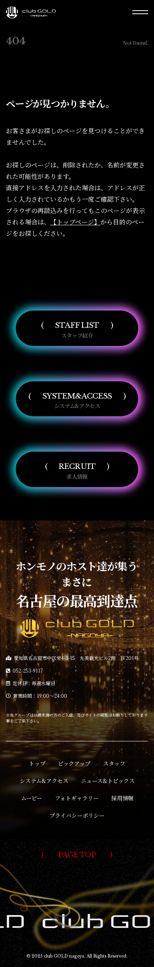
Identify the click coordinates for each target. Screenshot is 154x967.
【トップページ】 (75, 221)
